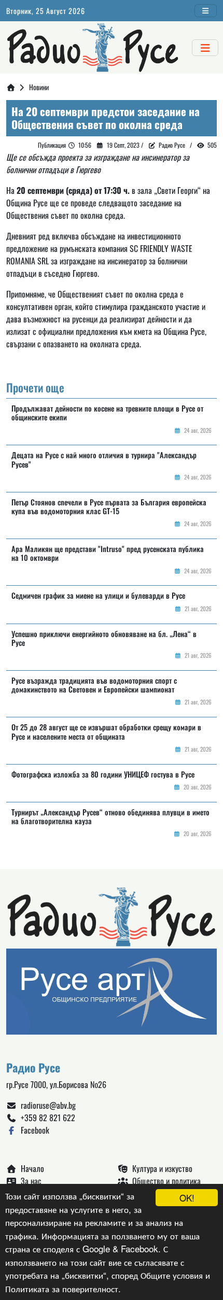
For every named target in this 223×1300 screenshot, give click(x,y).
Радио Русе (172, 144)
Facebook (33, 1130)
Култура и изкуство (160, 1168)
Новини (39, 86)
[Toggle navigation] (205, 10)
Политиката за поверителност (61, 1288)
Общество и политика (164, 1181)
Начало (30, 1168)
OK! (186, 1197)
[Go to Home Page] (11, 86)
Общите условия (172, 1274)
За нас (29, 1181)
